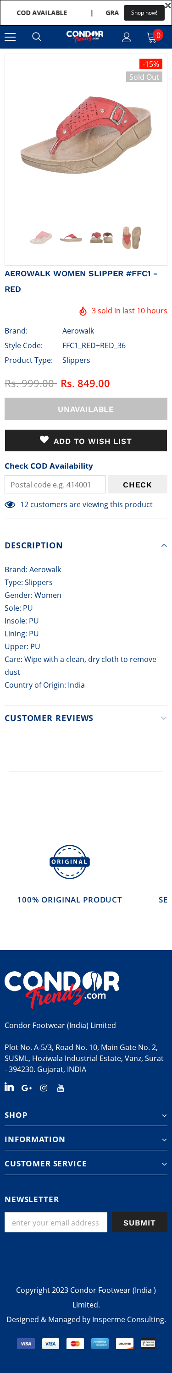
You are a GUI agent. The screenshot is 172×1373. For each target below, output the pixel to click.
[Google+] (26, 1087)
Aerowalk (78, 331)
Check (137, 484)
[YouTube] (60, 1087)
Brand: (16, 331)
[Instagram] (43, 1087)
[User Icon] (127, 37)
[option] (86, 135)
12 (24, 504)
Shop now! (144, 12)
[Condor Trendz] (86, 990)
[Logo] (85, 37)
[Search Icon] (36, 37)
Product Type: (29, 360)
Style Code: (24, 345)
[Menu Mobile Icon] (10, 37)
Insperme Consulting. (129, 1319)
